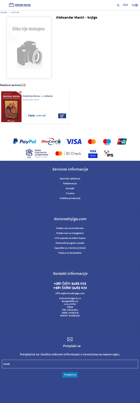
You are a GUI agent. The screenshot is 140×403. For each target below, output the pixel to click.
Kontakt (70, 188)
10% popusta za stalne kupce (70, 238)
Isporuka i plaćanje (70, 178)
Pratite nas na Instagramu (70, 233)
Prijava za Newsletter (70, 252)
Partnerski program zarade (70, 243)
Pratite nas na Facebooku (70, 228)
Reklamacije (70, 183)
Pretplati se (70, 374)
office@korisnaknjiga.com (70, 293)
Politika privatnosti (70, 198)
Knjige (4, 12)
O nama (70, 193)
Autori (15, 12)
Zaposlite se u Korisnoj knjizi (70, 247)
